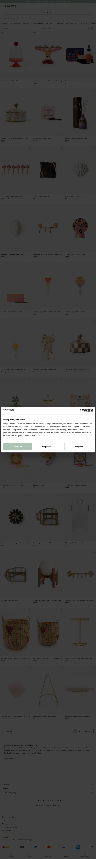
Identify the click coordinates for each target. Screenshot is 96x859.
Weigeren (78, 447)
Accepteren (17, 447)
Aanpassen (47, 447)
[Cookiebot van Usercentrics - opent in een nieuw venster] (82, 410)
